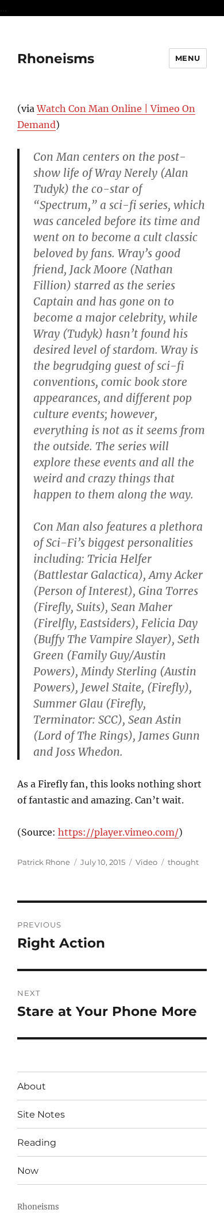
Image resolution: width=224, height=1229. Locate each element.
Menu (187, 58)
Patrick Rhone (43, 862)
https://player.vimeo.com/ (118, 832)
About (31, 1086)
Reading (36, 1142)
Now (27, 1170)
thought (183, 862)
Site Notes (41, 1114)
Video (146, 862)
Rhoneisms (55, 59)
